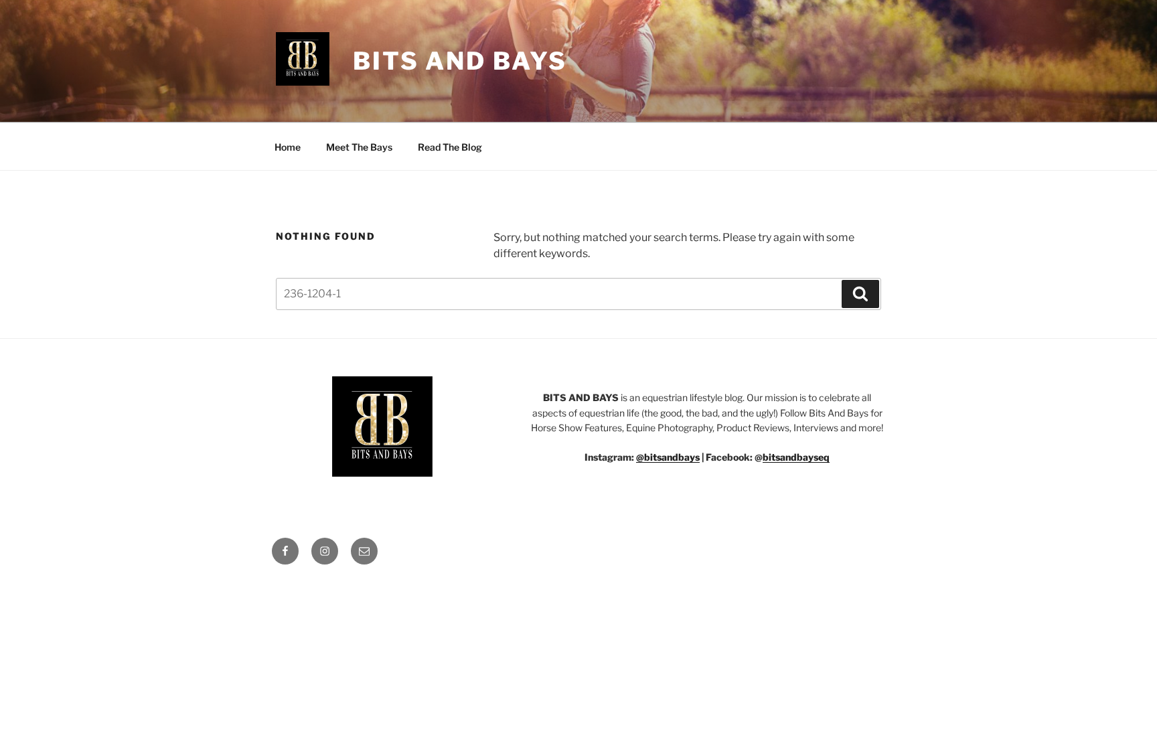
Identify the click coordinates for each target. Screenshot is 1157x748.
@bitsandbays (668, 457)
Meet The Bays (359, 147)
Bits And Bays (459, 61)
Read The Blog (450, 147)
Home (288, 147)
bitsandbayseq (796, 457)
